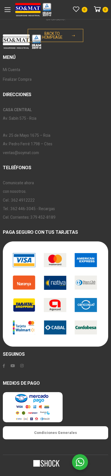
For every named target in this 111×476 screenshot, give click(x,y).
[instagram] (22, 366)
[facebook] (4, 366)
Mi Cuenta (11, 69)
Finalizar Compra (17, 79)
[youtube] (13, 366)
